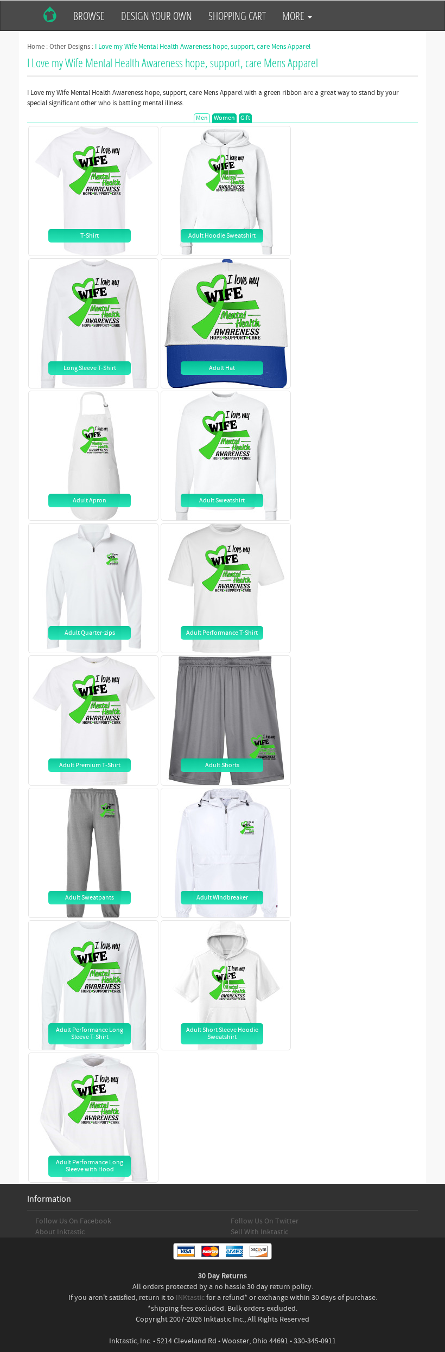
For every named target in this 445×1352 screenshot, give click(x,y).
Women (224, 118)
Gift (245, 118)
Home (35, 46)
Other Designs (69, 46)
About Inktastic (60, 1232)
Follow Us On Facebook (73, 1221)
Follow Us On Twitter (264, 1221)
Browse (89, 16)
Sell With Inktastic (259, 1232)
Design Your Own (156, 16)
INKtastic (190, 1298)
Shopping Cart (237, 16)
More (294, 16)
